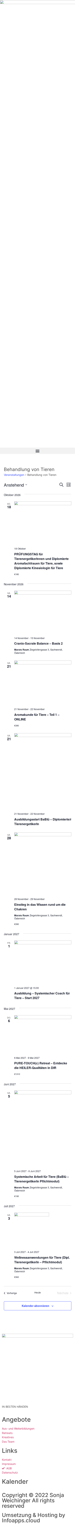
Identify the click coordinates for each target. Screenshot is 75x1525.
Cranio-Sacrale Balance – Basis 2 (38, 643)
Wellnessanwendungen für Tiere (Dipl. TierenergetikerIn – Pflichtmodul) (42, 1259)
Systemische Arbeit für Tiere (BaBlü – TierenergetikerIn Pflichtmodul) (41, 1178)
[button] (37, 451)
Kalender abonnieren (35, 1306)
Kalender (15, 1481)
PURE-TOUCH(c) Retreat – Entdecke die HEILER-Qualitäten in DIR (40, 1065)
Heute (37, 1292)
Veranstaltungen (14, 474)
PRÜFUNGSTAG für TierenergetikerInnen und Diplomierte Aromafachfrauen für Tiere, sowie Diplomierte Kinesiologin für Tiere (41, 561)
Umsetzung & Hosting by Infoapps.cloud (33, 1518)
